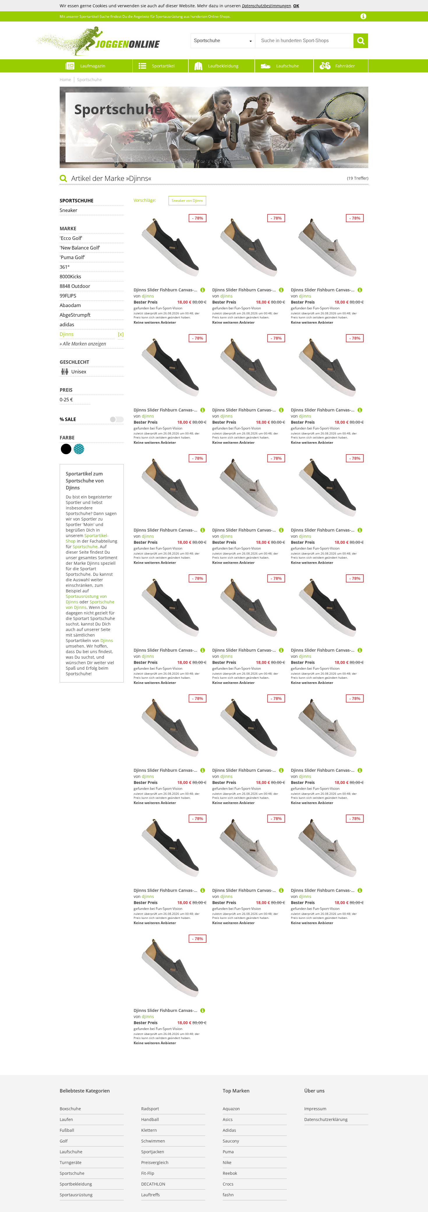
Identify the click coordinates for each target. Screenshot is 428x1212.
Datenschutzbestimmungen (266, 5)
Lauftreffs (150, 1194)
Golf (64, 1141)
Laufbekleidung (223, 66)
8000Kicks (70, 276)
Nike (227, 1162)
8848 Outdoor (75, 286)
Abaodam (70, 305)
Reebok (230, 1173)
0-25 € (66, 399)
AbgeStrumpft (75, 315)
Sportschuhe (89, 79)
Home (65, 79)
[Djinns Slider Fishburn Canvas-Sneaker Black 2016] (202, 290)
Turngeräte (71, 1162)
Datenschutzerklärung (326, 1119)
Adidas (229, 1130)
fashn (228, 1194)
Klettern (149, 1130)
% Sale (68, 419)
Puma (228, 1151)
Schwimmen (153, 1141)
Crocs (228, 1184)
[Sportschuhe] (121, 334)
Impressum (315, 1108)
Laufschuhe (287, 66)
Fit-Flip (147, 1173)
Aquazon (231, 1108)
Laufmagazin (92, 66)
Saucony (231, 1141)
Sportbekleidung (76, 1184)
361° (65, 267)
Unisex (78, 371)
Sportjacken (152, 1151)
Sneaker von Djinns (187, 200)
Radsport (150, 1108)
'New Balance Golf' (80, 248)
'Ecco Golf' (71, 238)
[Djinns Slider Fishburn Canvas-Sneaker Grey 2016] (281, 290)
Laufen (66, 1119)
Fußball (67, 1130)
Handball (150, 1119)
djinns (148, 296)
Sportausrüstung (76, 1194)
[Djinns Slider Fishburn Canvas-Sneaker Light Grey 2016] (360, 290)
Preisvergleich (155, 1162)
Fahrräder (345, 66)
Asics (228, 1119)
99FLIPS (68, 296)
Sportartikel (163, 66)
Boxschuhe (70, 1108)
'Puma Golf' (72, 257)
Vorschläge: (145, 200)
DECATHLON (153, 1184)
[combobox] (223, 40)
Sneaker (68, 210)
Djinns (67, 334)
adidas (67, 324)
